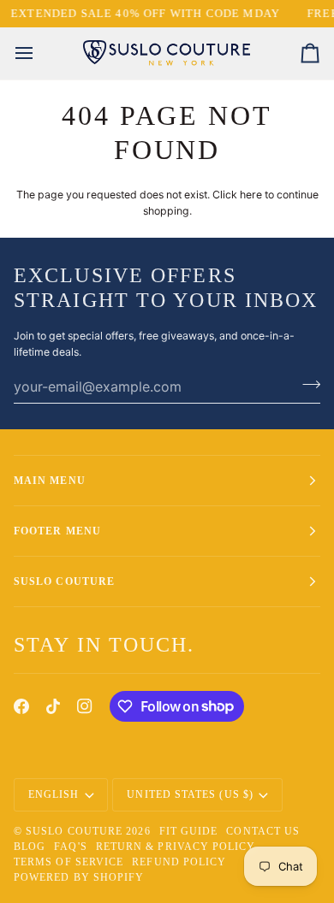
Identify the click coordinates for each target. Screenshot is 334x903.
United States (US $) (190, 794)
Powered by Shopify (79, 877)
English (54, 794)
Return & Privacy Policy (176, 847)
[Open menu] (39, 53)
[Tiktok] (53, 706)
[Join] (306, 384)
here (251, 194)
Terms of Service (68, 862)
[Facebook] (21, 706)
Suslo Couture (74, 831)
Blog (29, 847)
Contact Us (263, 831)
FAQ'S (70, 847)
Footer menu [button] (57, 531)
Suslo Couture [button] (64, 581)
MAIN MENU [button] (50, 481)
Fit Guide (188, 831)
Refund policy (179, 862)
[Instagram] (84, 706)
